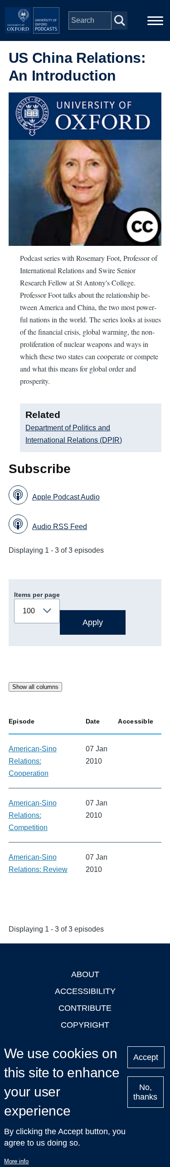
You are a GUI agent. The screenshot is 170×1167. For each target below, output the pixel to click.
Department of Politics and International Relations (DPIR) (73, 434)
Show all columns (35, 686)
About (85, 974)
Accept (145, 1057)
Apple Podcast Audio (66, 497)
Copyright (85, 1024)
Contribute (85, 1008)
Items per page (37, 594)
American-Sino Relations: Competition (33, 815)
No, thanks (145, 1092)
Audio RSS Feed (59, 526)
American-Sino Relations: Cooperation (33, 761)
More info (16, 1161)
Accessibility (85, 991)
